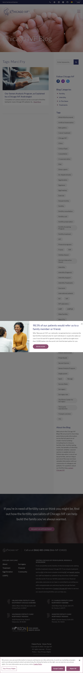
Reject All (73, 668)
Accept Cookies (58, 668)
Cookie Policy (37, 664)
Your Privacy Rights (9, 668)
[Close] (79, 660)
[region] (41, 665)
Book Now (40, 346)
